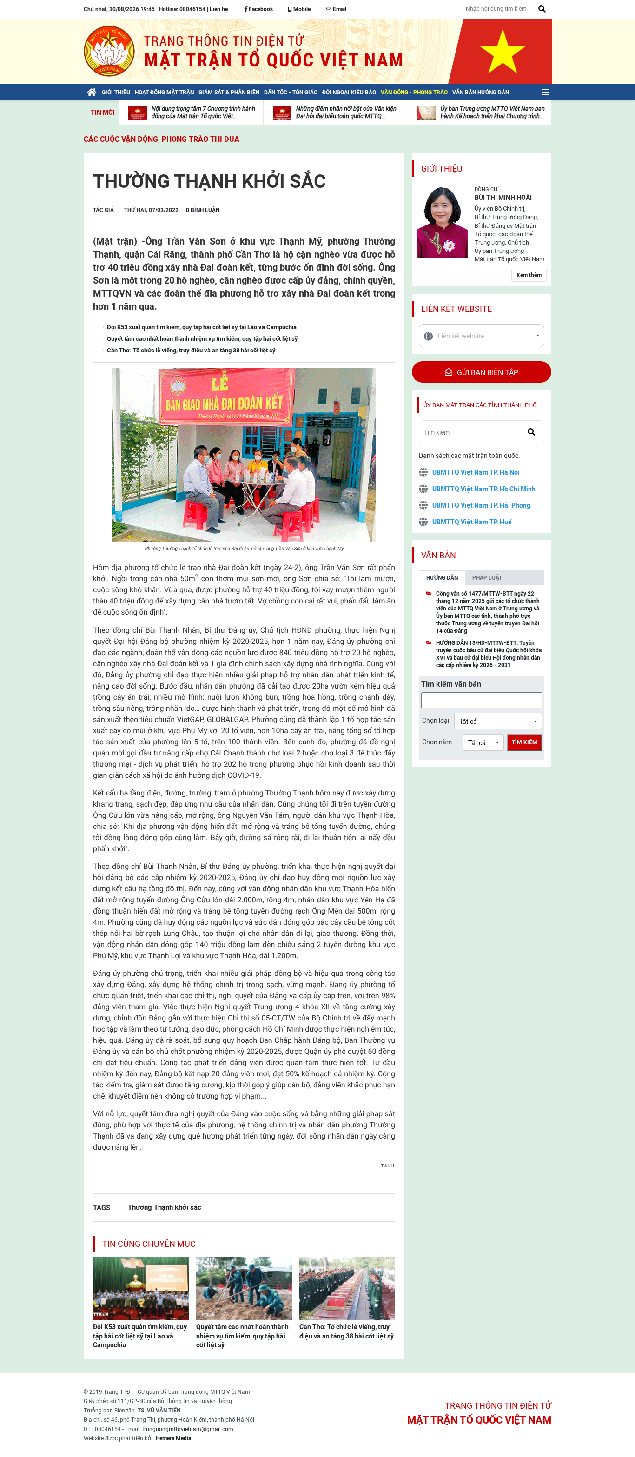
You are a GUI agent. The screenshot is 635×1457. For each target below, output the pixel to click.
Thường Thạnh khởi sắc (164, 1207)
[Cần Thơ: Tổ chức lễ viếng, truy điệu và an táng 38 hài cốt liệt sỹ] (347, 1287)
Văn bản (438, 555)
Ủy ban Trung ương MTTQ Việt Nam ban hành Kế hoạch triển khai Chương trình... (493, 112)
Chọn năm (437, 742)
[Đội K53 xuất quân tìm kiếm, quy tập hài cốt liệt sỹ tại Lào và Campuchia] (141, 1287)
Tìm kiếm (524, 742)
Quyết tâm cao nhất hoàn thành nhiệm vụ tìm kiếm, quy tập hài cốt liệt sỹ (242, 1336)
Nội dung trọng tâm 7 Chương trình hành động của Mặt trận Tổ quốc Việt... (203, 112)
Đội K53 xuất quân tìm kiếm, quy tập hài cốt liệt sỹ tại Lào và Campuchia (140, 1336)
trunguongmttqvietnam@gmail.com (187, 1429)
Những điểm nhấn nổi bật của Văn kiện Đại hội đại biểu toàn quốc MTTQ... (346, 112)
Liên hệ (219, 9)
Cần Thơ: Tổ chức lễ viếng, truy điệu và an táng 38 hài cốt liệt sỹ (346, 1331)
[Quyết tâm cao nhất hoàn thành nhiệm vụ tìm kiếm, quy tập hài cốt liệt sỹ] (244, 1287)
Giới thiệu (442, 168)
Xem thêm (529, 275)
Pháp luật (487, 578)
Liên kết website (456, 309)
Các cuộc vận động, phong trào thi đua (161, 139)
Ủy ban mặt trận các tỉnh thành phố (480, 405)
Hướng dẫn (442, 578)
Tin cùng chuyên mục (149, 1244)
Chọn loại (435, 720)
